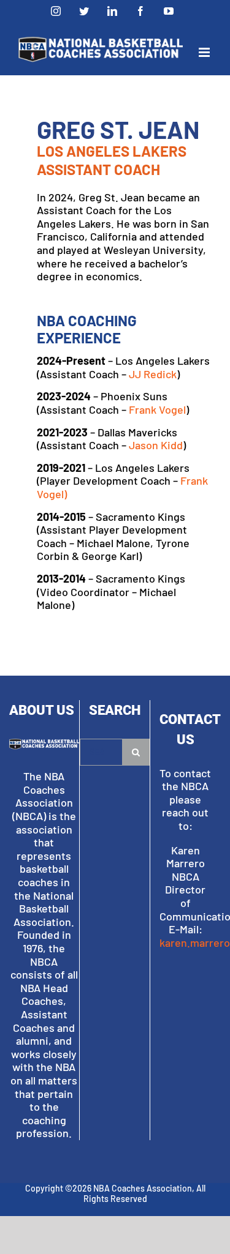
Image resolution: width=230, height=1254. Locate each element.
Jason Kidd (156, 445)
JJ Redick (153, 374)
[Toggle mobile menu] (205, 52)
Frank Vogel (157, 409)
